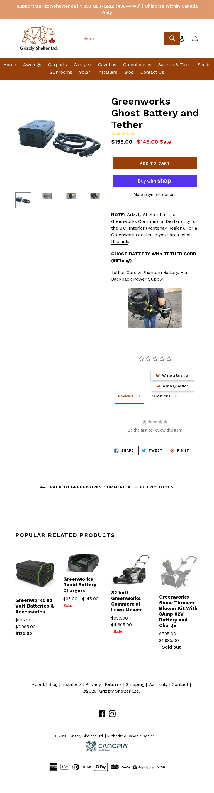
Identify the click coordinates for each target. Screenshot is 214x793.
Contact (180, 684)
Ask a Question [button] (176, 386)
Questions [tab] (161, 396)
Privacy (93, 684)
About (38, 684)
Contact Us (152, 72)
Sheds (204, 64)
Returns (113, 684)
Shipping (135, 684)
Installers (107, 72)
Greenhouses (137, 64)
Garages (82, 64)
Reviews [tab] (125, 396)
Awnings (32, 64)
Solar (84, 72)
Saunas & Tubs (174, 64)
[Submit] (172, 38)
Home (9, 64)
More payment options (154, 194)
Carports (57, 64)
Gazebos (107, 64)
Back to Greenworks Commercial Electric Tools (111, 487)
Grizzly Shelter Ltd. (119, 691)
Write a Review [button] (175, 375)
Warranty (158, 684)
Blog (128, 72)
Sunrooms (61, 72)
